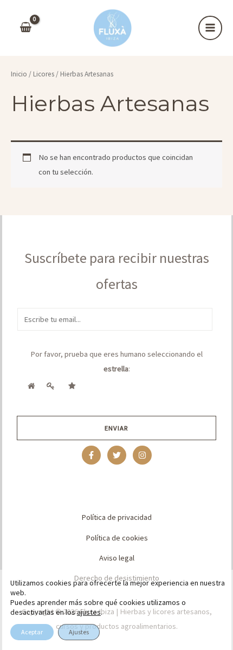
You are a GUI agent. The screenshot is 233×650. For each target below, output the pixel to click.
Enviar (116, 427)
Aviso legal (116, 558)
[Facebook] (91, 455)
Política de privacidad (116, 517)
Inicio (19, 74)
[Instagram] (142, 455)
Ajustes (79, 632)
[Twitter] (116, 455)
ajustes (89, 612)
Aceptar (32, 632)
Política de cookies (117, 538)
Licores (43, 74)
